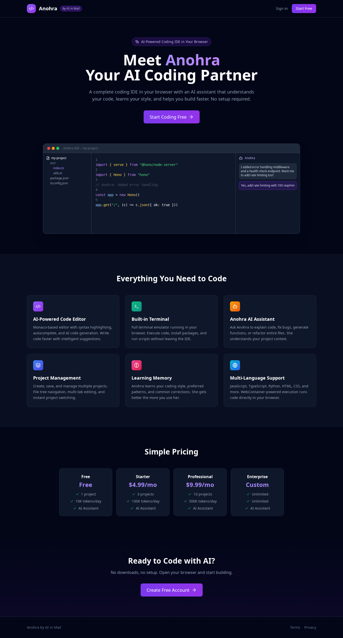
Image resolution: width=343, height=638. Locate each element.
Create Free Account (168, 590)
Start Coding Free (168, 117)
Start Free (304, 8)
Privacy (310, 627)
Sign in (282, 8)
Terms (295, 627)
